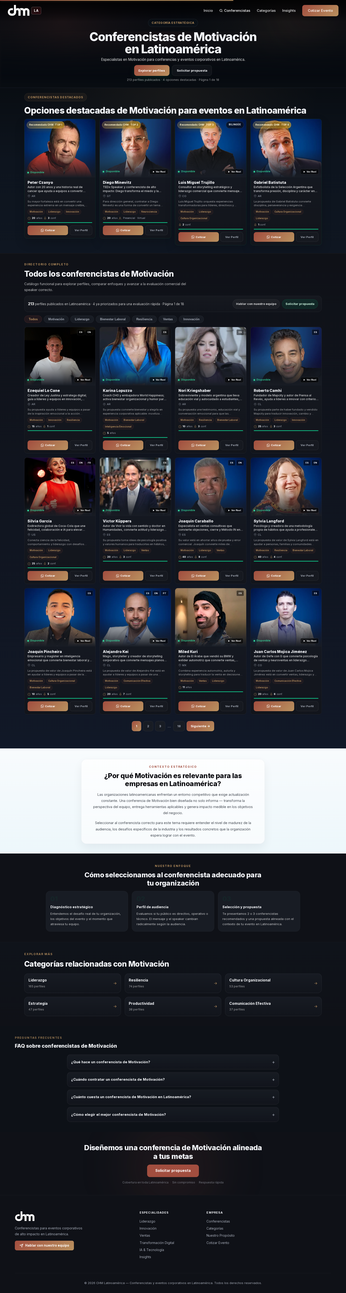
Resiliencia (144, 319)
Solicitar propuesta (192, 70)
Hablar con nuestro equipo (256, 304)
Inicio (208, 10)
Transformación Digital (157, 1243)
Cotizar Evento (320, 10)
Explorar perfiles (151, 70)
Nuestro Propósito (220, 1235)
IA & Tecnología (152, 1250)
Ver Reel (160, 171)
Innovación (191, 319)
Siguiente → (200, 726)
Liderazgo (82, 319)
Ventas (168, 319)
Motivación (56, 319)
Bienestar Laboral (113, 319)
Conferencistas (237, 10)
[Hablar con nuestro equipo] (333, 1265)
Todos (33, 319)
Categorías (266, 10)
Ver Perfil (81, 230)
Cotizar (50, 230)
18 (179, 726)
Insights (289, 10)
